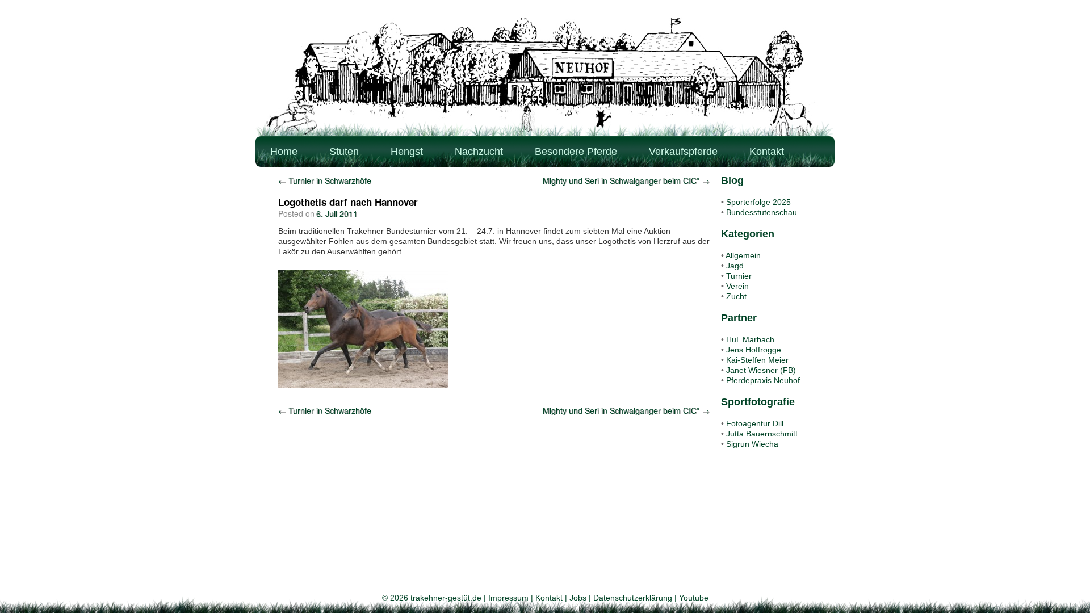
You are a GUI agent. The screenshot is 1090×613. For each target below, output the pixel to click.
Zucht (736, 296)
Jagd (735, 265)
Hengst (407, 151)
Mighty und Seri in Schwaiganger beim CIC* (626, 180)
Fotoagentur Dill (754, 423)
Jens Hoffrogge (753, 349)
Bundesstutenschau (761, 212)
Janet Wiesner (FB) (761, 370)
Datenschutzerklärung (632, 597)
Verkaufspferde (683, 151)
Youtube (693, 597)
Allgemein (743, 255)
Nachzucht (479, 151)
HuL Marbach (750, 339)
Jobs (577, 597)
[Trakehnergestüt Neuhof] (545, 76)
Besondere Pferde (576, 151)
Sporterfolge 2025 (758, 202)
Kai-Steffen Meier (757, 359)
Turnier (739, 275)
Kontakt (766, 151)
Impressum (508, 597)
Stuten (344, 151)
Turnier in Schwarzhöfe (324, 180)
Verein (737, 286)
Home (283, 151)
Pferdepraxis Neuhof (763, 380)
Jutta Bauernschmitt (762, 433)
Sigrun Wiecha (752, 443)
